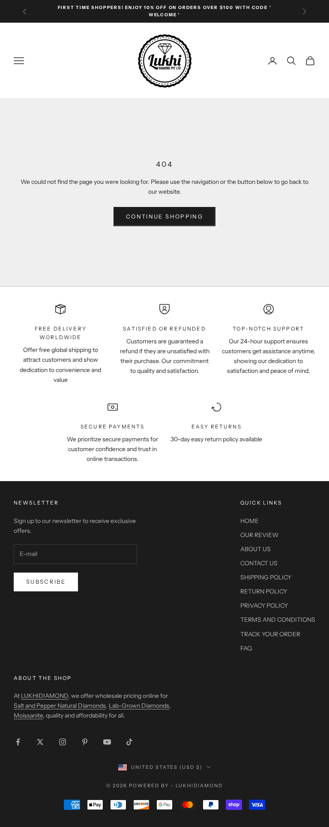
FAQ (246, 648)
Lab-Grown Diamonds (139, 705)
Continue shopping (164, 216)
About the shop (43, 678)
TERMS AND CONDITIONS (277, 619)
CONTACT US (259, 563)
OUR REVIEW (259, 535)
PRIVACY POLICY (264, 605)
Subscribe (46, 581)
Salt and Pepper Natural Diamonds (60, 705)
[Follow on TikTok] (129, 742)
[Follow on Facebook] (18, 742)
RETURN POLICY (263, 591)
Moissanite (28, 715)
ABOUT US (255, 549)
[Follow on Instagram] (62, 742)
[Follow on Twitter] (40, 742)
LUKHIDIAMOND (44, 696)
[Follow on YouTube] (107, 742)
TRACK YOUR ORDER (270, 634)
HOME (249, 521)
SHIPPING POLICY (265, 577)
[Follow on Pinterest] (85, 742)
